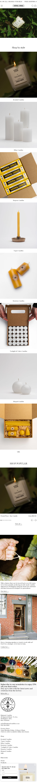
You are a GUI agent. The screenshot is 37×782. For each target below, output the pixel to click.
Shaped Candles (6, 751)
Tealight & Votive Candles (9, 747)
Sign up (9, 777)
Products (3, 763)
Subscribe (4, 693)
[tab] (2, 520)
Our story (4, 591)
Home (3, 761)
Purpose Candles (6, 749)
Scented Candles (6, 739)
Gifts (2, 753)
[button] (32, 5)
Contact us (4, 647)
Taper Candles (5, 741)
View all (17, 524)
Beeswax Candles (6, 745)
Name (3, 770)
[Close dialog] (35, 764)
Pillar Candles (5, 743)
